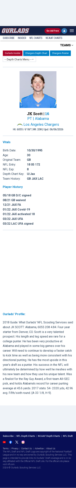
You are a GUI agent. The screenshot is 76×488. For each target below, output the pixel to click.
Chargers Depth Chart (36, 53)
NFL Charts (36, 38)
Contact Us (26, 448)
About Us (50, 448)
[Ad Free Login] (64, 31)
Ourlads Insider (12, 53)
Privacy (14, 448)
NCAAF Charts (54, 38)
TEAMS (65, 45)
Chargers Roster (60, 53)
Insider (22, 38)
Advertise (39, 448)
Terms (6, 448)
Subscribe (9, 38)
